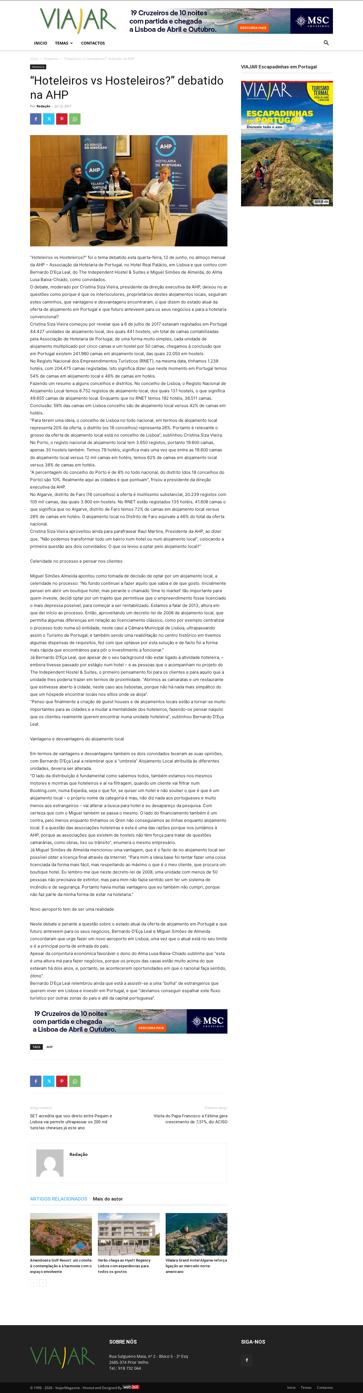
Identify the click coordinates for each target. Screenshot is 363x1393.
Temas (61, 43)
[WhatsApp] (75, 119)
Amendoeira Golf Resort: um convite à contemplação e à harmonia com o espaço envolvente (61, 1266)
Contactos (93, 43)
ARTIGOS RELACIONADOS (58, 1199)
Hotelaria (51, 58)
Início (34, 58)
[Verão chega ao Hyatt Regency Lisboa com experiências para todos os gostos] (129, 1234)
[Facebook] (35, 119)
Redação (43, 106)
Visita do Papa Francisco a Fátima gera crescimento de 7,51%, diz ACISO (190, 1118)
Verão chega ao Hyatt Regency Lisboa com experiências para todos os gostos (124, 1266)
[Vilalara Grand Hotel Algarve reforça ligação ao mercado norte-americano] (196, 1234)
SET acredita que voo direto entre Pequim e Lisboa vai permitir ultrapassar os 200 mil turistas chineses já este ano (71, 1121)
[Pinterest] (61, 119)
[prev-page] (33, 1283)
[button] (326, 43)
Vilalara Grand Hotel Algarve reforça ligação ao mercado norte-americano (196, 1266)
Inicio (40, 43)
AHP (50, 1047)
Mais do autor (108, 1199)
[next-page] (42, 1283)
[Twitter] (48, 119)
